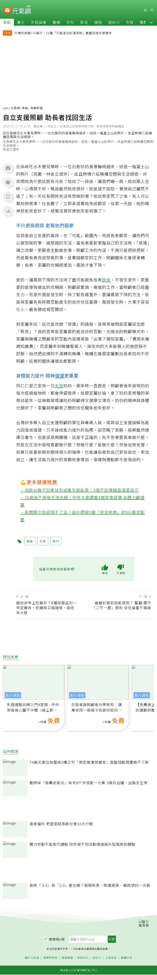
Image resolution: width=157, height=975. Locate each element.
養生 (21, 22)
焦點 (7, 22)
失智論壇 (38, 22)
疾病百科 (83, 957)
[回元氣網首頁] (21, 10)
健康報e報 (57, 939)
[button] (151, 22)
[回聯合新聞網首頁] (7, 11)
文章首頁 (111, 957)
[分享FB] (8, 168)
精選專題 (67, 957)
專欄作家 (126, 957)
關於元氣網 (32, 957)
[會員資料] (145, 10)
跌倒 (106, 280)
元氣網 (15, 108)
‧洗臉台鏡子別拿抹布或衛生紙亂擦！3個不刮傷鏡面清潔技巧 (79, 490)
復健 (59, 375)
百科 (70, 22)
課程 (98, 22)
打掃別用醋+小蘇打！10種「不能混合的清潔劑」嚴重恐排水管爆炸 (63, 33)
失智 (130, 22)
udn (5, 108)
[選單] (151, 10)
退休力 (114, 22)
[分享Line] (8, 182)
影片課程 (13, 695)
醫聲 (144, 22)
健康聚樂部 (50, 957)
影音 (84, 22)
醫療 (56, 22)
